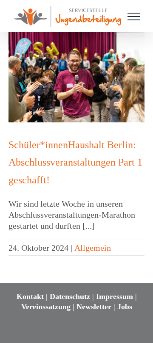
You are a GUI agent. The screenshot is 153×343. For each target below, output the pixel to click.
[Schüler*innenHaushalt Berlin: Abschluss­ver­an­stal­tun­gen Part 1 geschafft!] (76, 77)
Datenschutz (70, 296)
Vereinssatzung (46, 306)
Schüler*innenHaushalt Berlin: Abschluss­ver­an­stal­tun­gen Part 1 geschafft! (75, 162)
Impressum (114, 296)
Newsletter (93, 306)
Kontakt (30, 296)
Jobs (124, 306)
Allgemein (92, 247)
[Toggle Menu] (134, 16)
